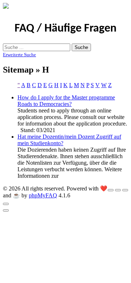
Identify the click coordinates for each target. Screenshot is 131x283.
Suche (81, 47)
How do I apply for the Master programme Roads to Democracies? (66, 100)
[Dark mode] (118, 190)
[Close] (6, 204)
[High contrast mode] (125, 190)
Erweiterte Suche (19, 54)
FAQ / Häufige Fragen (65, 28)
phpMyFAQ (43, 195)
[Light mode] (111, 190)
